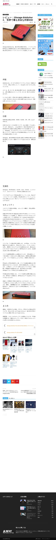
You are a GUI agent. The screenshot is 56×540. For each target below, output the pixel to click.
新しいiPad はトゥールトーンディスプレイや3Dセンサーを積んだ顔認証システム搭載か (13, 349)
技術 (39, 517)
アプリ (35, 4)
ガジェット (47, 4)
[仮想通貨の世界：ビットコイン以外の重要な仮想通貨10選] (19, 404)
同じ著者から (12, 398)
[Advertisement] (28, 9)
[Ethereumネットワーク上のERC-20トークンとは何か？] (31, 404)
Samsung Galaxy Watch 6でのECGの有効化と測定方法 (46, 84)
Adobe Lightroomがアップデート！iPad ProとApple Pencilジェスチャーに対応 (21, 349)
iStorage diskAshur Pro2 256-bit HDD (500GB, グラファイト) (20, 325)
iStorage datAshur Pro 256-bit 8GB (14, 332)
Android (39, 511)
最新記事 (17, 4)
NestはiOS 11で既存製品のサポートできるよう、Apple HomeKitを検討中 (13, 365)
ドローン (42, 4)
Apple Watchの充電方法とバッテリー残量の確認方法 (46, 136)
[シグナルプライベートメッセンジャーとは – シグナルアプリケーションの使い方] (23, 514)
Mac (7, 12)
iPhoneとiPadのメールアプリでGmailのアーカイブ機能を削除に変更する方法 (6, 365)
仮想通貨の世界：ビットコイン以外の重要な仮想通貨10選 (19, 411)
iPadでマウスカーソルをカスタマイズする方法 (46, 122)
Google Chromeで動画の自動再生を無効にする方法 (31, 501)
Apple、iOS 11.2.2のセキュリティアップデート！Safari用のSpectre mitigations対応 (10, 392)
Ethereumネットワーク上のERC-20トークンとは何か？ (31, 411)
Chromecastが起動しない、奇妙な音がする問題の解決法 (46, 97)
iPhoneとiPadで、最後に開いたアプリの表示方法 (46, 91)
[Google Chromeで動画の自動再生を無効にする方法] (23, 501)
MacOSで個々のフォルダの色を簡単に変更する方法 (31, 508)
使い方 (31, 4)
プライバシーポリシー (46, 538)
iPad (39, 513)
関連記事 (5, 398)
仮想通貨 (38, 4)
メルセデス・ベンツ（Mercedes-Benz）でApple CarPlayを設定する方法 (46, 116)
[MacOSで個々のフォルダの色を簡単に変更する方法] (23, 508)
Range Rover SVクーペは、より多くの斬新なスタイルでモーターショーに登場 (28, 349)
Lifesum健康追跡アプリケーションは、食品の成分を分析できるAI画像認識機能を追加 (28, 392)
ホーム (4, 12)
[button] (51, 4)
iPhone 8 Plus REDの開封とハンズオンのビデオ (6, 348)
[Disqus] (19, 436)
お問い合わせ (47, 102)
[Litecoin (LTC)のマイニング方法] (8, 404)
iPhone (39, 502)
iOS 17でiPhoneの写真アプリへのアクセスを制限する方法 (46, 129)
